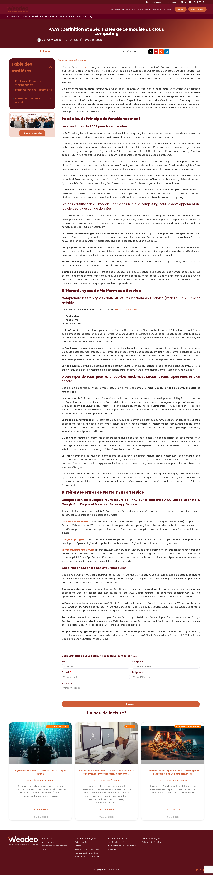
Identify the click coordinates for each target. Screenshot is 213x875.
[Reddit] (161, 51)
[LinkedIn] (182, 2)
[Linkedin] (166, 51)
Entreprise (137, 661)
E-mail (65, 672)
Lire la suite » (40, 809)
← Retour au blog (47, 51)
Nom (65, 661)
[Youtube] (156, 51)
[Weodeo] (17, 9)
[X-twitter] (150, 51)
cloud (84, 67)
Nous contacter (197, 9)
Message (67, 683)
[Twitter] (185, 2)
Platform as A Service (126, 309)
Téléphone (138, 672)
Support (180, 9)
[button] (51, 67)
